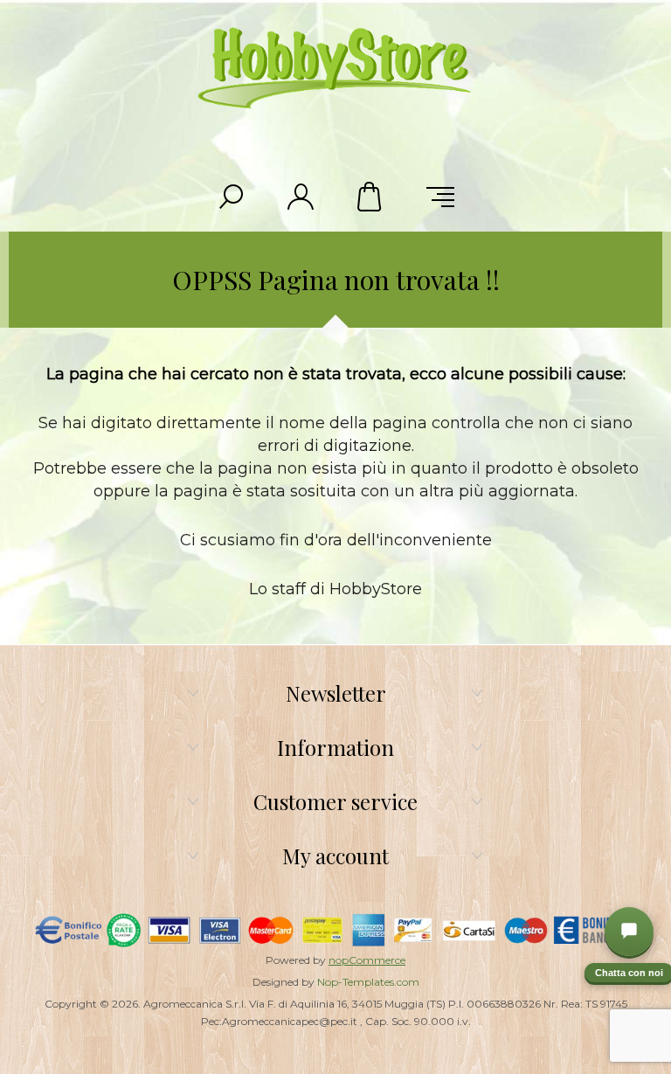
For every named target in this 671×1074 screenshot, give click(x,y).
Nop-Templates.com (368, 981)
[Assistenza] (629, 931)
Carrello (370, 196)
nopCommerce (367, 960)
